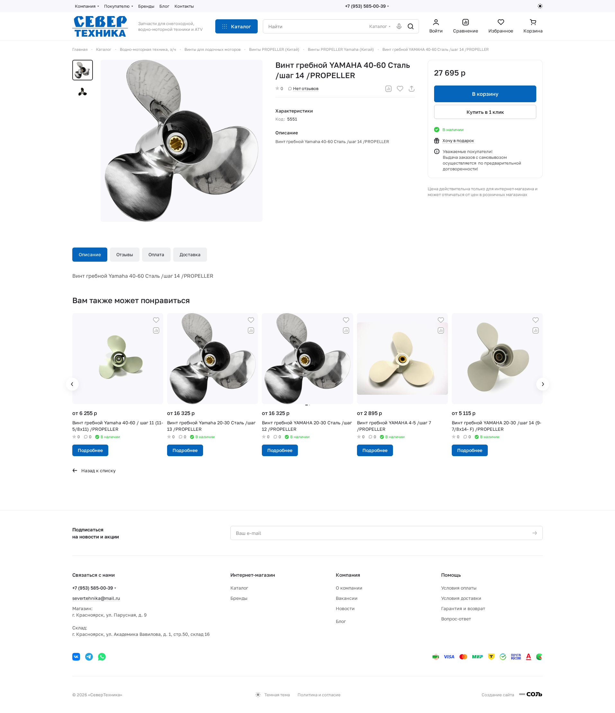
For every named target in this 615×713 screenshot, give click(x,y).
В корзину (485, 94)
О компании (349, 588)
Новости (345, 608)
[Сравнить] (388, 89)
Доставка (190, 254)
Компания (348, 575)
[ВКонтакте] (76, 657)
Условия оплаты (459, 588)
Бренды (238, 598)
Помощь (451, 575)
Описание (90, 254)
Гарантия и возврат (463, 608)
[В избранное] (400, 89)
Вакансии (347, 598)
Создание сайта (498, 694)
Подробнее (90, 450)
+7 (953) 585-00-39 (365, 6)
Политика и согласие (319, 694)
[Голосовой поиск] (399, 26)
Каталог (239, 588)
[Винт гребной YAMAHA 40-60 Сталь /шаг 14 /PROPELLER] (182, 141)
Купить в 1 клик (485, 112)
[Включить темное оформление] (540, 6)
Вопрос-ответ (456, 618)
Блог (341, 621)
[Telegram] (89, 657)
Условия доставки (461, 598)
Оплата (156, 254)
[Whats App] (102, 657)
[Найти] (410, 26)
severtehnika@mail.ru (96, 598)
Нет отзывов (305, 88)
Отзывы (124, 254)
